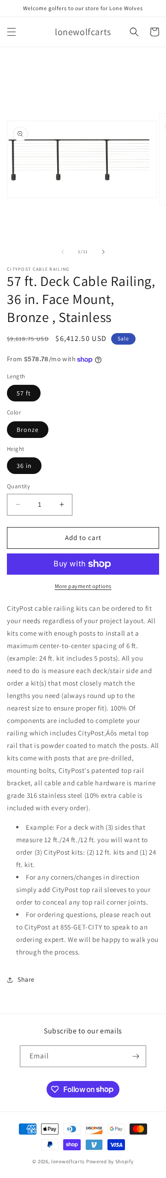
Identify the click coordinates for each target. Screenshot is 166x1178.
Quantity (18, 486)
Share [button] (26, 979)
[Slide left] (63, 252)
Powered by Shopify (110, 1161)
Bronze (28, 429)
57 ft (24, 393)
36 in (24, 465)
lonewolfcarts (68, 1161)
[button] (11, 32)
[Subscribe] (135, 1056)
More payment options (83, 586)
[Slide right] (103, 252)
